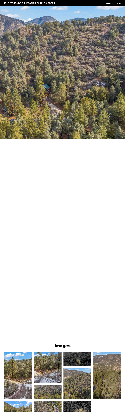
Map (119, 3)
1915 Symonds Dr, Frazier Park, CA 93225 (29, 3)
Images (109, 3)
